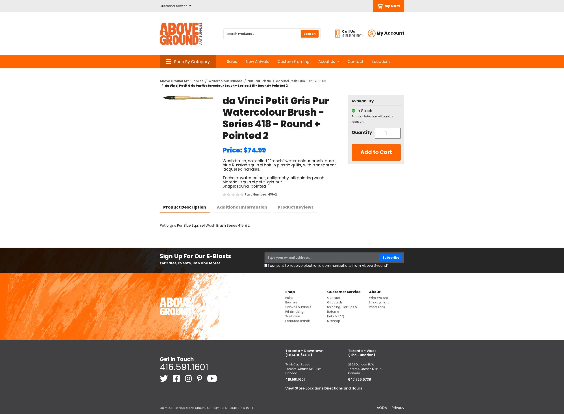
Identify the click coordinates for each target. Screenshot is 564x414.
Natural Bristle (259, 81)
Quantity (361, 132)
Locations (381, 61)
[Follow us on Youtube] (212, 378)
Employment (379, 302)
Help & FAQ (335, 316)
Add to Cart (376, 152)
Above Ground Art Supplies (181, 81)
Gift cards (334, 302)
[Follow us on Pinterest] (200, 378)
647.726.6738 (359, 379)
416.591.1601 (184, 367)
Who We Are (378, 297)
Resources (377, 307)
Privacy (397, 407)
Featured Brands (297, 321)
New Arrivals (257, 61)
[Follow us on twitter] (164, 378)
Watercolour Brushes (225, 81)
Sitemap (333, 321)
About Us (326, 61)
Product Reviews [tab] (296, 207)
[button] (175, 6)
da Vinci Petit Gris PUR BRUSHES (301, 81)
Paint (289, 297)
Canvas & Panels (298, 307)
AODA (382, 407)
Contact (356, 61)
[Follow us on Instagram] (189, 378)
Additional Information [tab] (242, 207)
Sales (232, 61)
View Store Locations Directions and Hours (323, 388)
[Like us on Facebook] (177, 378)
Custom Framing (294, 61)
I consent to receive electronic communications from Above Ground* (328, 265)
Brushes (291, 302)
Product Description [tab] (184, 207)
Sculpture (292, 316)
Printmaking (294, 311)
